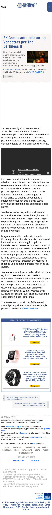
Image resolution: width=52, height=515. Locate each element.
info (38, 422)
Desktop (18, 460)
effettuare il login (13, 426)
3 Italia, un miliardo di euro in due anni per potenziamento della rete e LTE (30, 404)
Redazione (37, 505)
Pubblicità (15, 505)
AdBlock (26, 505)
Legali (17, 502)
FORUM (46, 450)
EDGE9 (16, 450)
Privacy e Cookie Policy (34, 502)
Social (25, 507)
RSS (18, 507)
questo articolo (30, 308)
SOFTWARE (42, 447)
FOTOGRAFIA (27, 450)
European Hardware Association (39, 497)
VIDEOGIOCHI (30, 447)
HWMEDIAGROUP (26, 453)
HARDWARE (17, 447)
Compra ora (35, 342)
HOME (7, 447)
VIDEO (37, 450)
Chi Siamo (7, 502)
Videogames (36, 72)
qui (33, 443)
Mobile (35, 460)
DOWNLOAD (6, 450)
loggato (23, 433)
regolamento (36, 437)
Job (32, 507)
